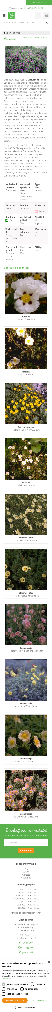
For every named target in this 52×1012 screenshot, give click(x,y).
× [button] (49, 962)
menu (4, 15)
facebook (27, 942)
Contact (26, 874)
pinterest (27, 952)
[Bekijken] (46, 15)
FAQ (26, 868)
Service (26, 871)
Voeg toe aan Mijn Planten (35, 37)
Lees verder (6, 979)
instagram (27, 947)
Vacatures (26, 877)
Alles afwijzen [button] (40, 1000)
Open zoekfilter (12, 32)
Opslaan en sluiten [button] (14, 1000)
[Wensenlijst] (38, 15)
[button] (26, 1007)
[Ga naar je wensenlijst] (38, 15)
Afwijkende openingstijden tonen (26, 912)
